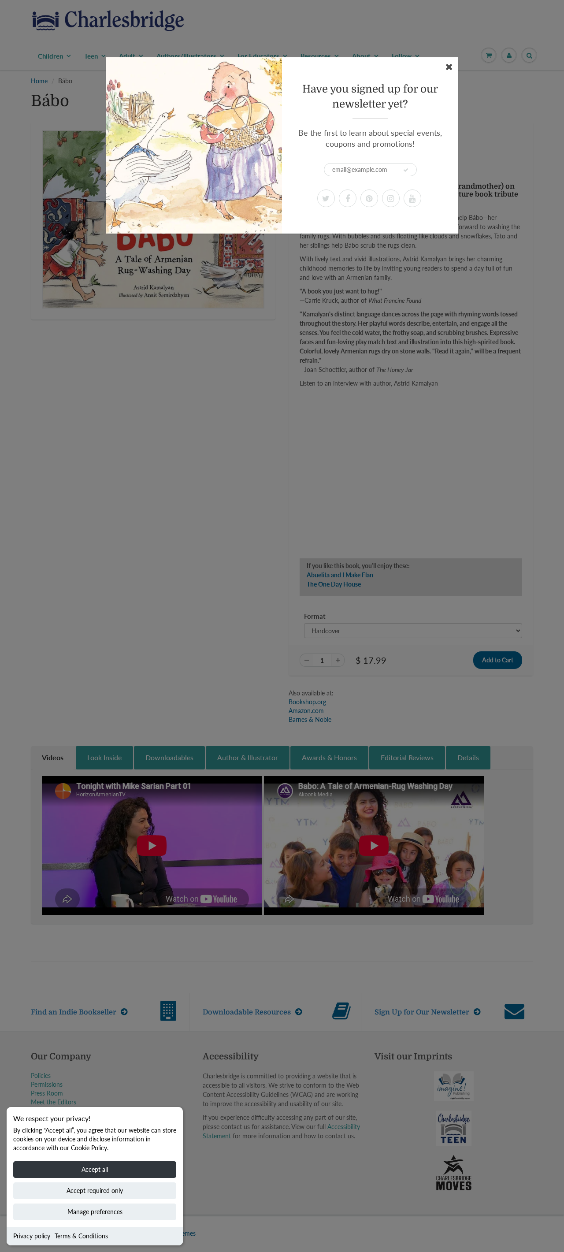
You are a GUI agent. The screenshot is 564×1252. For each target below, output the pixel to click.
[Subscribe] (406, 170)
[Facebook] (347, 198)
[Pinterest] (369, 198)
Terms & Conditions (81, 1236)
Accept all (95, 1169)
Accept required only (95, 1190)
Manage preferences (94, 1211)
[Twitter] (326, 198)
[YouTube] (412, 198)
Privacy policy (31, 1236)
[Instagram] (391, 198)
